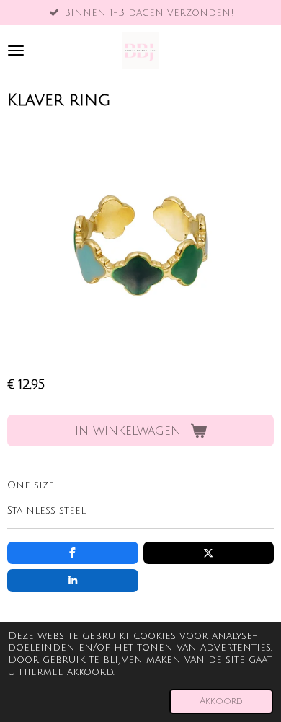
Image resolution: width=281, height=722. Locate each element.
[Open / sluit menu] (16, 50)
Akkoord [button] (221, 701)
